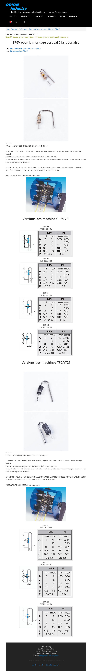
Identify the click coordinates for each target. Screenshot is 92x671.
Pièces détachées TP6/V (19, 51)
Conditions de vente (53, 665)
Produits (25, 16)
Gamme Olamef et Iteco (37, 29)
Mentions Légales (38, 665)
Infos (62, 16)
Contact (73, 16)
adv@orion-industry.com (49, 655)
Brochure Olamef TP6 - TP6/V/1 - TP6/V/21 (25, 48)
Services (51, 16)
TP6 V (57, 29)
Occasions (38, 16)
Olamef (50, 29)
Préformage (23, 29)
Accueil (13, 16)
